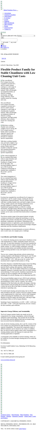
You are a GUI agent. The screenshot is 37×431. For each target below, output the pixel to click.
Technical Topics (5, 414)
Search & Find (8, 27)
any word (13, 42)
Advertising (7, 13)
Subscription (7, 16)
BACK (4, 58)
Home (4, 46)
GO (2, 37)
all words (6, 42)
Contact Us (7, 29)
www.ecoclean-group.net (8, 360)
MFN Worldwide (9, 23)
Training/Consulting (10, 15)
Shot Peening (15, 414)
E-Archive (7, 18)
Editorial (6, 21)
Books (6, 26)
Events (6, 19)
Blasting (8, 416)
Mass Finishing (24, 414)
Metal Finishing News (10, 10)
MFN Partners (8, 24)
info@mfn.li (22, 428)
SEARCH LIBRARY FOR (8, 36)
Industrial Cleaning (17, 416)
